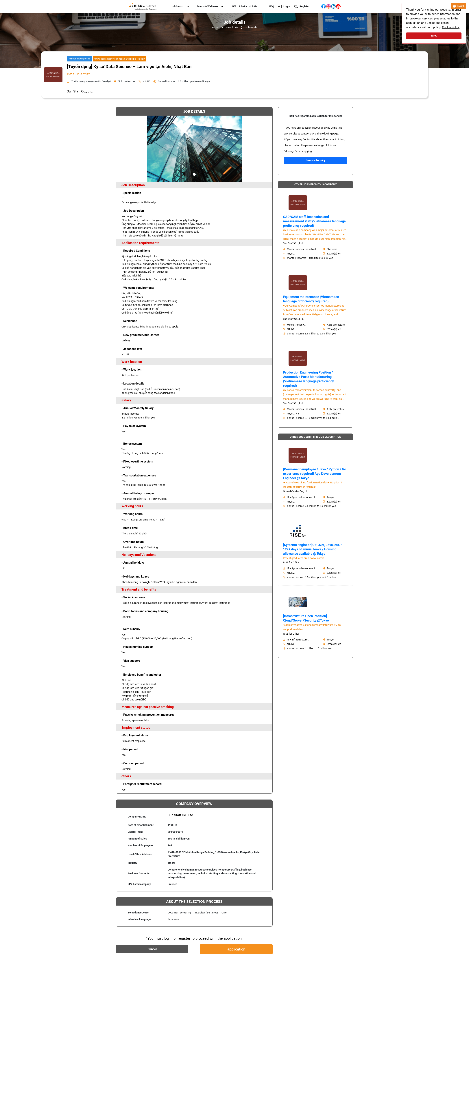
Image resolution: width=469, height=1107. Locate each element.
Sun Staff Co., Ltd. (293, 243)
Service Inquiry (315, 160)
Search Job (232, 27)
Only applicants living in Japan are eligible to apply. (119, 59)
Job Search (177, 6)
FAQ (271, 6)
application (236, 949)
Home (215, 27)
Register (304, 6)
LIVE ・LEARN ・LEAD (244, 6)
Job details (251, 27)
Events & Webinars (207, 6)
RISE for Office (291, 562)
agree (434, 35)
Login (286, 6)
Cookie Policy (450, 27)
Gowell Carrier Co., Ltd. (296, 491)
